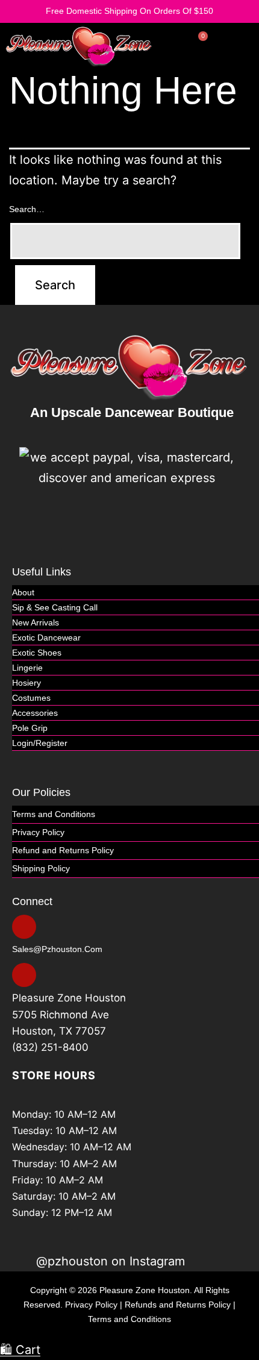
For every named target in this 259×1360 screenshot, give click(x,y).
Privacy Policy (38, 832)
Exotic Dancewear (46, 637)
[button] (248, 46)
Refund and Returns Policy (63, 850)
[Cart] (197, 45)
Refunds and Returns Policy (178, 1304)
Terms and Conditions (53, 814)
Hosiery (26, 683)
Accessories (35, 713)
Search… (27, 209)
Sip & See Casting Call (55, 607)
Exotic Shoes (36, 652)
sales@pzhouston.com (57, 949)
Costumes (31, 698)
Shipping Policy (41, 868)
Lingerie (27, 667)
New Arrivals (35, 622)
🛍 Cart (20, 1350)
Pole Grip (30, 728)
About (23, 592)
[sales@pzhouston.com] (24, 927)
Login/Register (39, 743)
